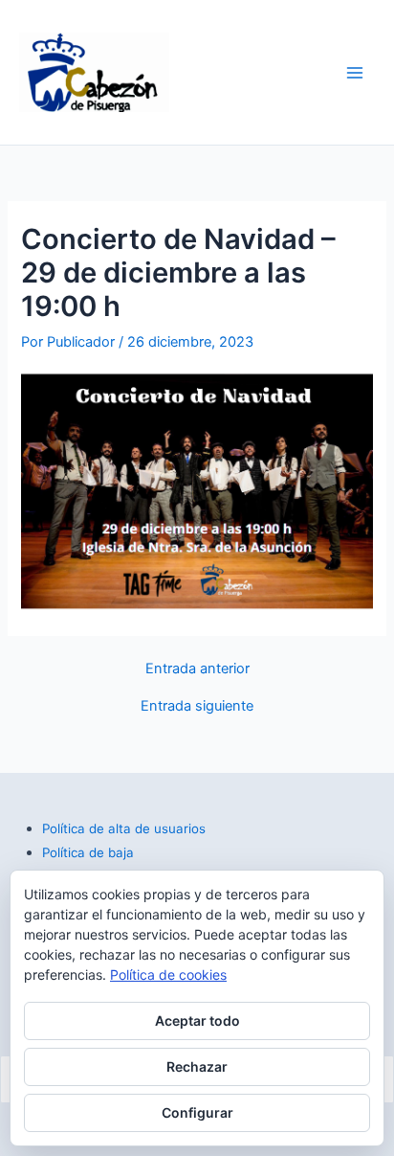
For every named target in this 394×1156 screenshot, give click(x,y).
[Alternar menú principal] (355, 73)
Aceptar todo (197, 1020)
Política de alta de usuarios (124, 828)
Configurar (197, 1112)
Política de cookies (168, 974)
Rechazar (197, 1066)
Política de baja (88, 852)
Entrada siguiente (197, 706)
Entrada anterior (197, 669)
